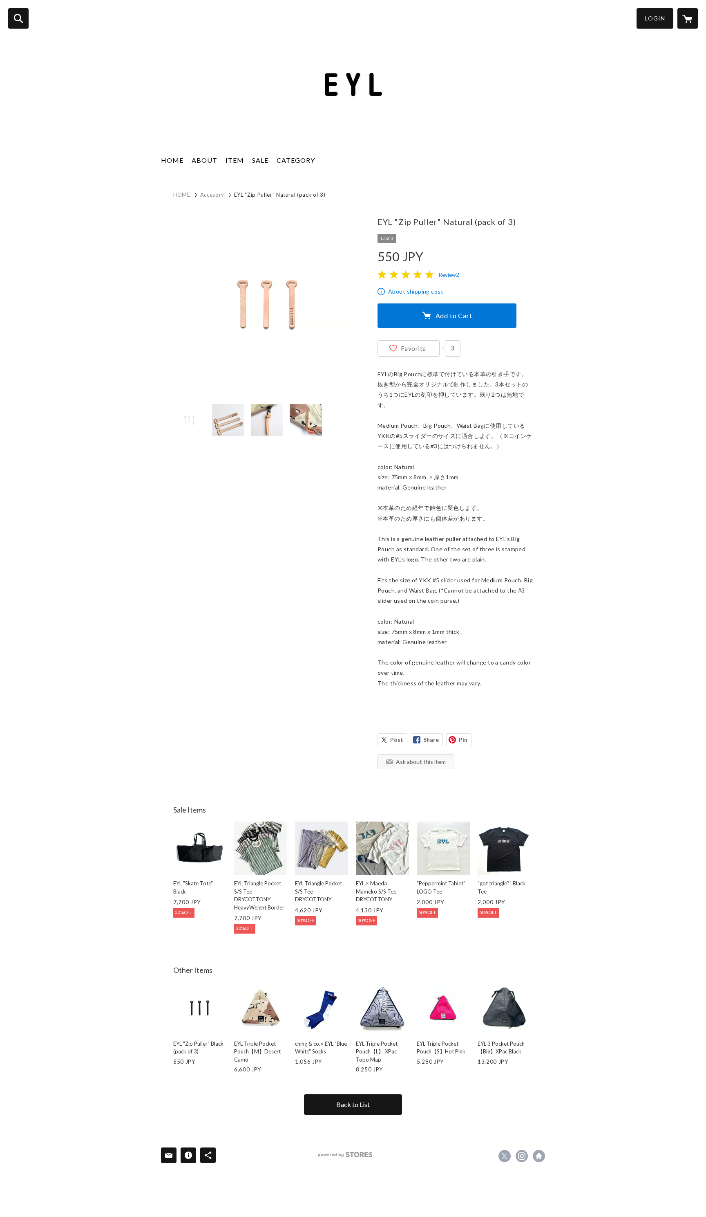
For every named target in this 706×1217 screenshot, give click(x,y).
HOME (172, 160)
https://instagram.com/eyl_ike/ (522, 1156)
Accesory (212, 194)
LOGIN (655, 18)
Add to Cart (454, 315)
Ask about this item (421, 761)
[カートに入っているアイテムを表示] (687, 18)
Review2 (449, 275)
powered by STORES (345, 1155)
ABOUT (204, 160)
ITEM (235, 160)
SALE (260, 160)
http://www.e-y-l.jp (539, 1156)
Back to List (353, 1104)
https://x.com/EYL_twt (504, 1156)
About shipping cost (415, 291)
